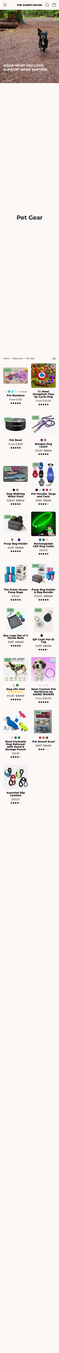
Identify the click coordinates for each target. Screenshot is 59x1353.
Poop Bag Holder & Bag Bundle (43, 591)
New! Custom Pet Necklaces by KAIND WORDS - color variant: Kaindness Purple (40, 685)
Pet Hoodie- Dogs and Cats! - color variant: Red (47, 490)
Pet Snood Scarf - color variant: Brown (47, 737)
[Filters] (54, 358)
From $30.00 (43, 698)
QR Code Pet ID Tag (43, 640)
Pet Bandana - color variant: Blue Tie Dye (9, 391)
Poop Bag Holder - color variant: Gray (12, 540)
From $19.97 (15, 444)
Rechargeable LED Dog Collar (43, 545)
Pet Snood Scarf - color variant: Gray (43, 737)
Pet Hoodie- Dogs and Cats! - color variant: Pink (40, 490)
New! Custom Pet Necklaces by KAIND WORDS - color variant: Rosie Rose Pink (43, 685)
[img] (15, 403)
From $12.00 (43, 401)
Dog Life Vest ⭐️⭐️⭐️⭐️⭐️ (15, 690)
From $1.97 (15, 399)
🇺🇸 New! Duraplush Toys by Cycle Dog (43, 394)
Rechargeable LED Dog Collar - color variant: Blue (40, 540)
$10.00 (43, 550)
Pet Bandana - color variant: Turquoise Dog (12, 391)
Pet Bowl (15, 440)
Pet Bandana (16, 395)
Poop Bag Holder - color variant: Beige (15, 540)
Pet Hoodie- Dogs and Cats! (43, 495)
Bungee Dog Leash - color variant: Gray (45, 440)
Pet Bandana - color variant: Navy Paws (5, 391)
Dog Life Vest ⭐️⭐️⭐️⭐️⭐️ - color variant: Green (17, 685)
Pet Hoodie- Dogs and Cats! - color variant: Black (36, 490)
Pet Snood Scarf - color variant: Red (40, 737)
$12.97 (15, 753)
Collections (17, 358)
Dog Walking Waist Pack (16, 495)
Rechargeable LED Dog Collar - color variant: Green (43, 540)
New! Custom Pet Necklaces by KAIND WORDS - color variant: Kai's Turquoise (47, 685)
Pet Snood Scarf (43, 741)
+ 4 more (22, 392)
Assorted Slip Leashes (15, 794)
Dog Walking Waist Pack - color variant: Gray (17, 490)
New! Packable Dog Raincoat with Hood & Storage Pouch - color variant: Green (19, 737)
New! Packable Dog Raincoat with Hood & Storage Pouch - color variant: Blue (15, 737)
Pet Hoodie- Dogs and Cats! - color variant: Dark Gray (50, 490)
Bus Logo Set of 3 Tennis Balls (15, 637)
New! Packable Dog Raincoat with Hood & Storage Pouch (15, 745)
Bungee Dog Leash (43, 445)
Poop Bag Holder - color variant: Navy (19, 540)
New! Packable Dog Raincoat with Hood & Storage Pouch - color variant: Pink (12, 737)
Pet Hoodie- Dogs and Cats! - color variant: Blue (43, 490)
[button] (47, 5)
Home (6, 358)
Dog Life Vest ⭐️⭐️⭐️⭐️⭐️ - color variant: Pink (14, 685)
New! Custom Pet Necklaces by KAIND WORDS (43, 692)
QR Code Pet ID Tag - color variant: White (45, 635)
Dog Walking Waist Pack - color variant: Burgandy (14, 490)
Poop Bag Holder (16, 543)
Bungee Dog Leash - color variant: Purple (41, 440)
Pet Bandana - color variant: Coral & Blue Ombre (16, 391)
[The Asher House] (29, 5)
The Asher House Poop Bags (16, 591)
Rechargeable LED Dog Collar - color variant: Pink (47, 540)
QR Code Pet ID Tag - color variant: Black (41, 635)
